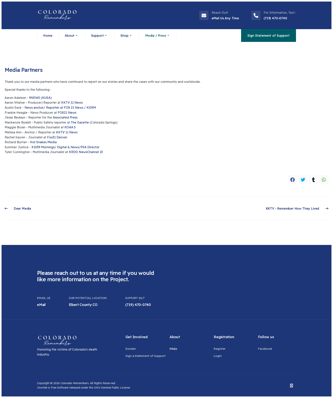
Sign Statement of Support (268, 35)
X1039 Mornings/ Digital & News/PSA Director (65, 147)
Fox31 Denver (57, 137)
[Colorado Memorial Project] (57, 15)
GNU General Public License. (112, 387)
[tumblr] (313, 179)
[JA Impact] (57, 341)
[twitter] (303, 179)
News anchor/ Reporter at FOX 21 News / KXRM (60, 107)
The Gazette (80, 122)
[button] (72, 35)
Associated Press (65, 117)
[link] (40, 98)
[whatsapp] (323, 179)
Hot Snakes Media (43, 142)
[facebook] (292, 179)
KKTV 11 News (66, 132)
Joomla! (42, 387)
